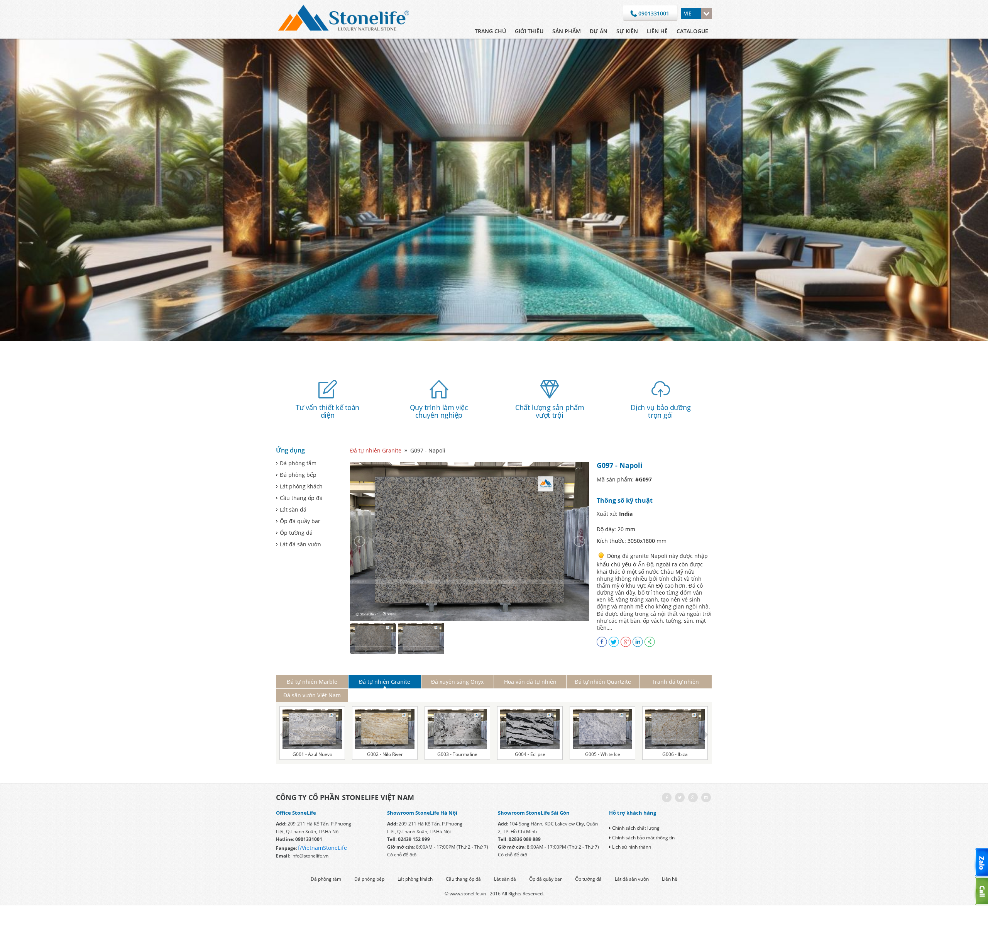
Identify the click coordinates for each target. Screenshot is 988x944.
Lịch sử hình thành (631, 847)
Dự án (598, 31)
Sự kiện (627, 31)
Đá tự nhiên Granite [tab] (384, 681)
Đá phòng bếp (298, 474)
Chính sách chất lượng (636, 828)
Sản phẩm (566, 31)
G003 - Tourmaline (457, 754)
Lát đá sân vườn (300, 544)
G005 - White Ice (602, 754)
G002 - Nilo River (385, 754)
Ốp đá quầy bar (300, 521)
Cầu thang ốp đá (301, 498)
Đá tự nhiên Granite (375, 450)
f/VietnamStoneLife (322, 847)
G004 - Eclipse (530, 754)
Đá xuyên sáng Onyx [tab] (457, 681)
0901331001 (653, 13)
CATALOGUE (692, 31)
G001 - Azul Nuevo (312, 754)
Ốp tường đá (296, 532)
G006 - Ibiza (675, 754)
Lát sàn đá (293, 509)
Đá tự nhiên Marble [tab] (312, 681)
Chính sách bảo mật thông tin (643, 837)
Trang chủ (490, 31)
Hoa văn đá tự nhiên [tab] (530, 681)
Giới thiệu (529, 31)
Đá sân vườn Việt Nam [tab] (312, 695)
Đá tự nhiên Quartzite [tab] (603, 681)
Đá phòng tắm (298, 463)
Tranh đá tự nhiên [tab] (675, 681)
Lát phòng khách (301, 486)
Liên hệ (657, 31)
